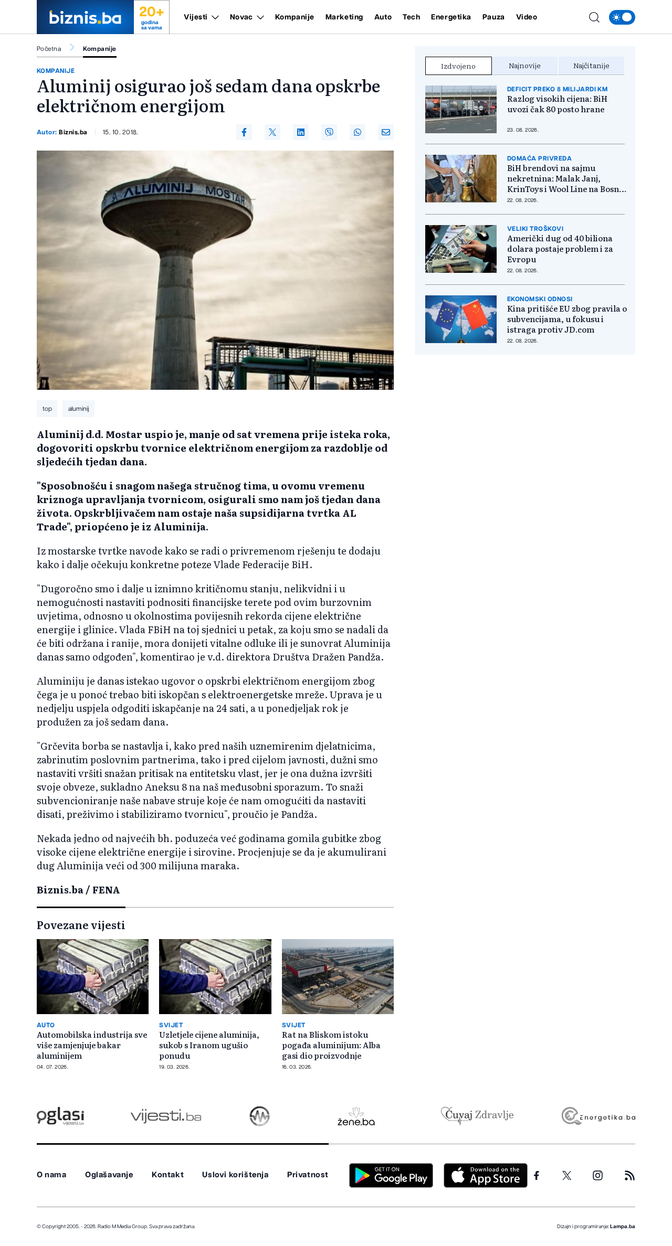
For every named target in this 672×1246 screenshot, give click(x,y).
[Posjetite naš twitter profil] (567, 1175)
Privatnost (308, 1175)
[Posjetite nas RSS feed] (629, 1175)
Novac (241, 17)
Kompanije (294, 17)
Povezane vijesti (81, 924)
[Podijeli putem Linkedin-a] (301, 132)
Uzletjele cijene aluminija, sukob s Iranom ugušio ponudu (209, 1045)
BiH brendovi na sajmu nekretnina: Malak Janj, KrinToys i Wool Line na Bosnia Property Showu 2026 (566, 178)
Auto (383, 17)
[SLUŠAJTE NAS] (259, 1116)
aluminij (78, 409)
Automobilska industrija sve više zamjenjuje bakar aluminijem (92, 1045)
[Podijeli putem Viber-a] (329, 132)
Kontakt (168, 1175)
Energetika (451, 17)
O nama (52, 1175)
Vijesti (196, 17)
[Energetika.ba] (597, 1116)
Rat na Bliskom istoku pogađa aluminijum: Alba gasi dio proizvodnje (331, 1045)
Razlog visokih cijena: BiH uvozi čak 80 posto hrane (557, 103)
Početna (49, 49)
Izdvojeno (458, 65)
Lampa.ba (622, 1226)
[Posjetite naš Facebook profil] (536, 1175)
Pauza (493, 17)
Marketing (344, 17)
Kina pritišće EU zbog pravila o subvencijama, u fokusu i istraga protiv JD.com (567, 319)
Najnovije (525, 65)
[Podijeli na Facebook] (244, 132)
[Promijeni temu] (622, 17)
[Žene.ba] (356, 1116)
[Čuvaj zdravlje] (477, 1116)
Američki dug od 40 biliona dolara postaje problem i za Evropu (560, 248)
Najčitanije (591, 65)
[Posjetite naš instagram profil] (597, 1175)
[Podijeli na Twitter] (272, 132)
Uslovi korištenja (235, 1175)
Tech (411, 17)
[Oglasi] (60, 1116)
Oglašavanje (109, 1175)
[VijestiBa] (165, 1116)
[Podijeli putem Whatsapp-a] (357, 132)
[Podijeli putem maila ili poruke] (386, 132)
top (47, 409)
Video (527, 17)
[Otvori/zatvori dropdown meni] (213, 17)
